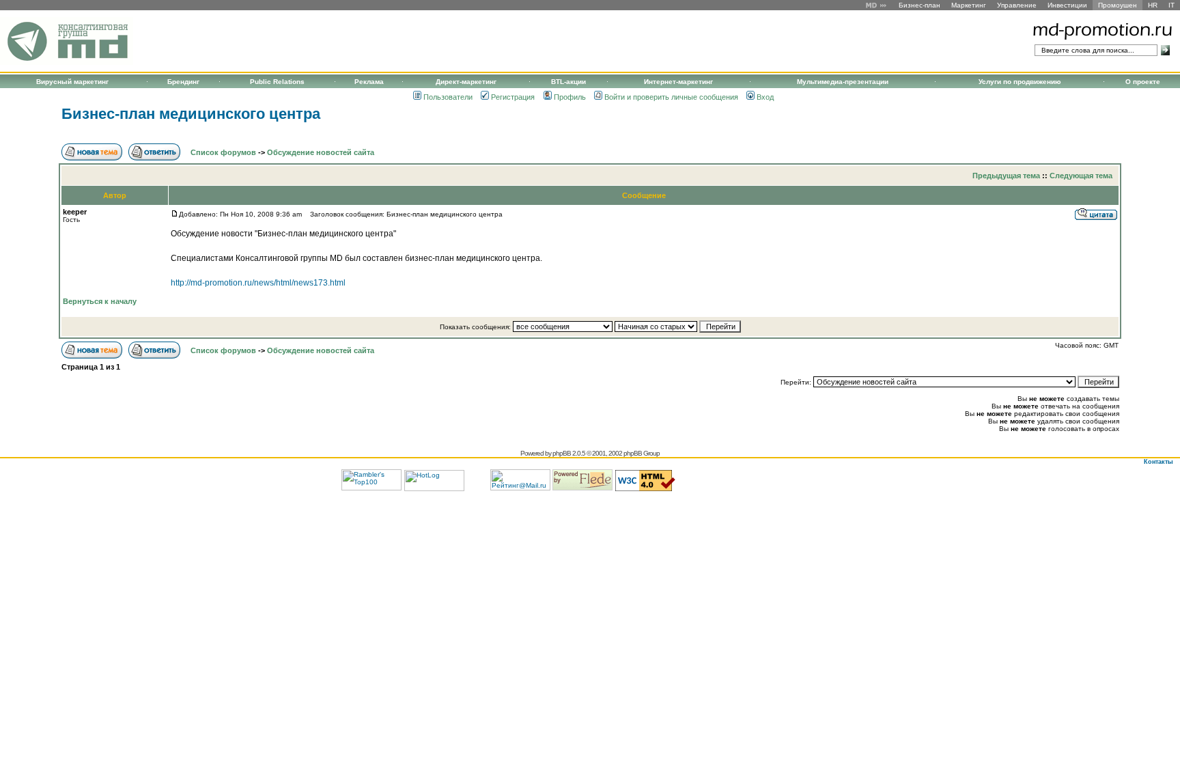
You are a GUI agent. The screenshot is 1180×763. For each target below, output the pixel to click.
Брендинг (183, 81)
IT (1171, 5)
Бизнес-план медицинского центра (190, 113)
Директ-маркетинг (466, 81)
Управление (1017, 5)
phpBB (561, 453)
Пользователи (448, 97)
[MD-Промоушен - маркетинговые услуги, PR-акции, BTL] (66, 62)
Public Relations (277, 81)
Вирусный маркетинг (72, 81)
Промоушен (1117, 5)
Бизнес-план (919, 5)
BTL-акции (568, 81)
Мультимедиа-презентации (842, 81)
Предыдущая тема (1006, 175)
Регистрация (513, 97)
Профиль (570, 97)
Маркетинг (968, 5)
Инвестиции (1067, 5)
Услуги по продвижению (1020, 81)
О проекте (1142, 81)
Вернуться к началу (100, 301)
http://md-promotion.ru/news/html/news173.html (258, 283)
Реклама (369, 81)
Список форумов (223, 152)
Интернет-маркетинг (678, 81)
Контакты (1158, 461)
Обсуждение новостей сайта (320, 152)
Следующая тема (1081, 175)
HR (1152, 5)
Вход (765, 97)
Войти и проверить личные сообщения (671, 97)
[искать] (1165, 50)
